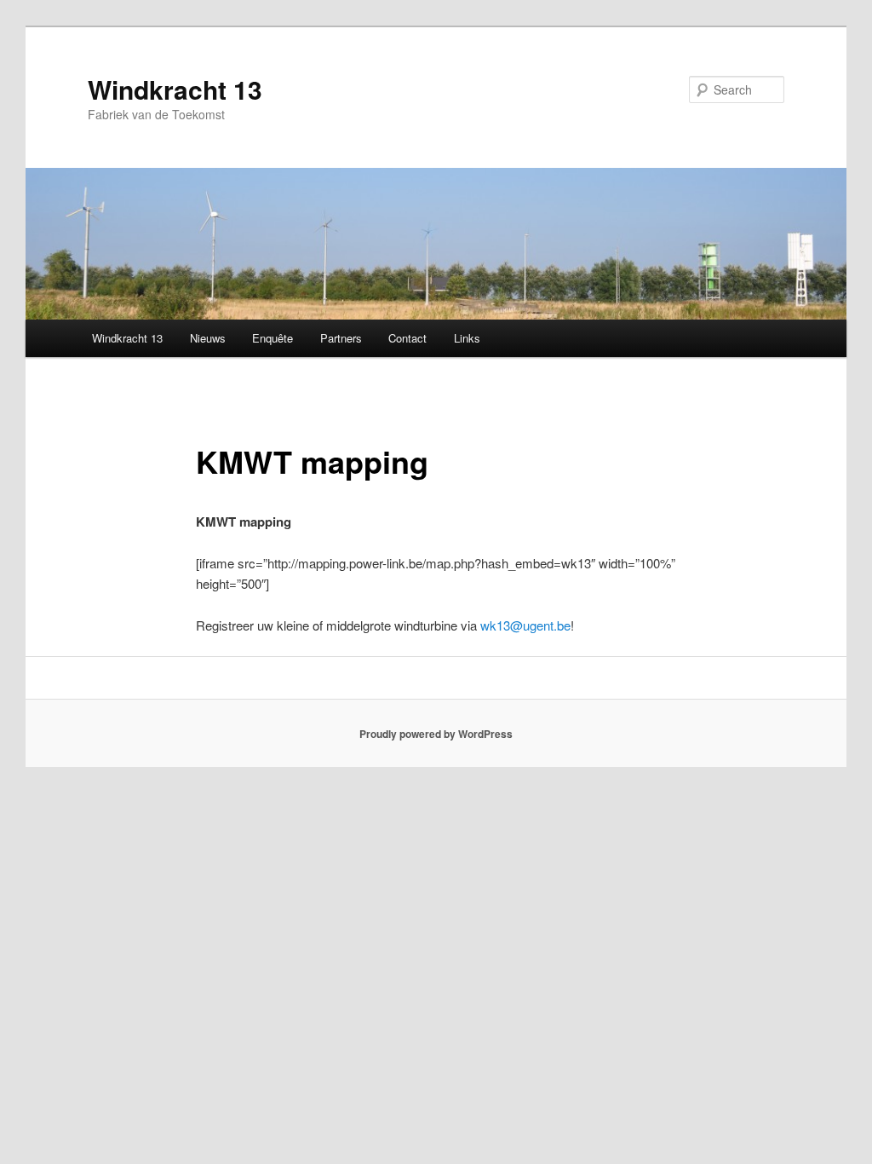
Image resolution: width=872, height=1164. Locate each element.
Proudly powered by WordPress (436, 733)
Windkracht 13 (175, 89)
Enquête (272, 338)
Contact (407, 338)
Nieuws (208, 338)
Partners (341, 338)
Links (467, 338)
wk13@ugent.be (525, 625)
